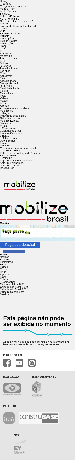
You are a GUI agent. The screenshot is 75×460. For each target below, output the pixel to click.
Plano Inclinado (9, 68)
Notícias (4, 257)
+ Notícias (5, 3)
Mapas (4, 100)
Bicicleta (5, 13)
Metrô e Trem (7, 8)
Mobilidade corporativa (13, 6)
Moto (3, 73)
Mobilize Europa (9, 120)
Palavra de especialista (13, 115)
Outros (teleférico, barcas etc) (16, 21)
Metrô (3, 48)
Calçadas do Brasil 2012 (14, 289)
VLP (2, 31)
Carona (4, 28)
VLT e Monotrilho (9, 18)
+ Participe (6, 158)
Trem (3, 46)
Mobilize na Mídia (10, 150)
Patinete (4, 36)
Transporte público (10, 83)
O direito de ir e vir (10, 118)
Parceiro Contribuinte (12, 133)
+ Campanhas (8, 128)
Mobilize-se (6, 110)
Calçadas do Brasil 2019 (14, 287)
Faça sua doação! (20, 245)
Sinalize (4, 135)
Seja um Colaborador (12, 163)
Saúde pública (8, 38)
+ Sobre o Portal (9, 138)
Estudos (4, 90)
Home (3, 254)
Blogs (3, 277)
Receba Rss (7, 168)
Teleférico (5, 66)
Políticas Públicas (10, 16)
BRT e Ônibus (8, 11)
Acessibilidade (8, 80)
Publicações (7, 43)
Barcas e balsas (9, 58)
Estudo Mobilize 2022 (12, 284)
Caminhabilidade (10, 88)
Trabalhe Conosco (10, 165)
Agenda (4, 105)
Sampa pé (6, 123)
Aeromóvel (6, 53)
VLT (2, 51)
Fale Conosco (8, 155)
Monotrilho (6, 56)
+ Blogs (4, 113)
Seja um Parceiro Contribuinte (17, 160)
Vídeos (4, 98)
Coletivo (4, 279)
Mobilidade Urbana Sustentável (18, 148)
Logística (5, 71)
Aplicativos (6, 75)
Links (3, 103)
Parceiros (5, 145)
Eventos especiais (10, 33)
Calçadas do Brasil (10, 130)
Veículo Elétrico (9, 41)
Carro (3, 78)
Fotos (3, 95)
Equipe (4, 143)
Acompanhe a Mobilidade (14, 108)
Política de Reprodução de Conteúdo (21, 153)
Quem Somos (7, 140)
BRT (2, 61)
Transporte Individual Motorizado (18, 26)
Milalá (3, 125)
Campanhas (7, 282)
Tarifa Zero (6, 85)
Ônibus (4, 63)
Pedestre (5, 23)
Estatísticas (6, 93)
